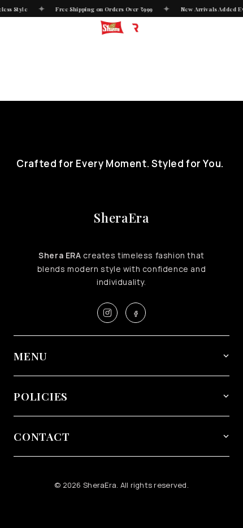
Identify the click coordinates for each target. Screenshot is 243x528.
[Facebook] (135, 313)
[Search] (32, 28)
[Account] (192, 28)
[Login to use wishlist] (211, 28)
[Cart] (229, 28)
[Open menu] (13, 28)
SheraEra (121, 217)
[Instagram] (107, 313)
